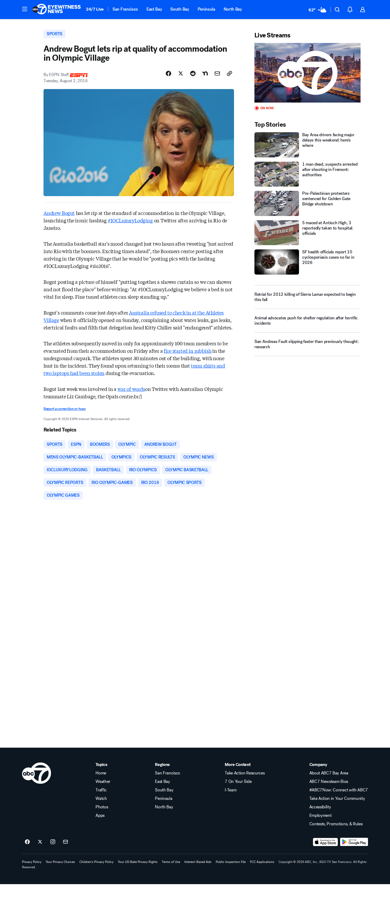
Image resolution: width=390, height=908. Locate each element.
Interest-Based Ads (197, 861)
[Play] (307, 73)
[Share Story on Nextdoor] (205, 73)
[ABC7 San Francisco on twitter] (40, 842)
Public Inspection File (231, 861)
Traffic (101, 790)
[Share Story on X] (180, 73)
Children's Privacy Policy (96, 861)
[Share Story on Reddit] (192, 73)
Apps (100, 815)
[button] (24, 9)
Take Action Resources (245, 773)
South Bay (179, 9)
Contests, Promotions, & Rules (336, 824)
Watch (101, 798)
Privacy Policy (31, 861)
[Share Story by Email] (217, 73)
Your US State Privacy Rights (138, 861)
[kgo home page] (36, 773)
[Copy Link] (229, 73)
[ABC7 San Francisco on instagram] (52, 842)
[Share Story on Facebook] (168, 73)
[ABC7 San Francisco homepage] (56, 9)
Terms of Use (171, 861)
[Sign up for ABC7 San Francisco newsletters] (65, 842)
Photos (102, 807)
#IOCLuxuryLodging (130, 220)
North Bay (233, 9)
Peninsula (206, 9)
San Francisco (125, 9)
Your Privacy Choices (60, 861)
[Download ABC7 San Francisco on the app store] (325, 842)
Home (101, 773)
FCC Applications (262, 861)
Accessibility (320, 807)
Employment (320, 815)
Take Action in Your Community (337, 798)
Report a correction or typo (64, 408)
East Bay (154, 9)
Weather (103, 781)
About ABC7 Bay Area (328, 773)
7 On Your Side (238, 781)
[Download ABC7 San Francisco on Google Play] (354, 842)
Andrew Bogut (59, 212)
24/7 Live (95, 9)
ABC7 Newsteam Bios (328, 781)
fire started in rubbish (187, 350)
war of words (131, 388)
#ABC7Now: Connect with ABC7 (338, 790)
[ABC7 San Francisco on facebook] (27, 842)
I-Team (230, 790)
